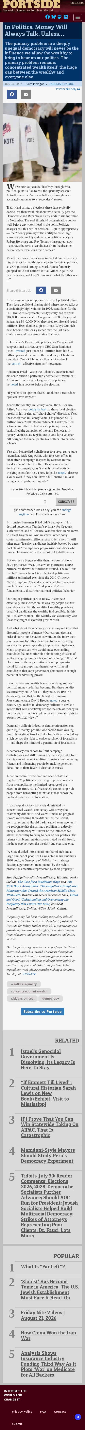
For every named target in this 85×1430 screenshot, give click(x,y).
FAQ (43, 1411)
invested (20, 350)
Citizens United (22, 998)
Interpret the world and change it (15, 1395)
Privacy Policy (22, 1411)
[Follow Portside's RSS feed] (66, 18)
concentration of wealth (29, 991)
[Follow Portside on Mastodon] (59, 18)
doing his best (37, 409)
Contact (60, 1411)
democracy (50, 998)
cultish (16, 363)
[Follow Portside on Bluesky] (54, 18)
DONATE (29, 973)
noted (14, 384)
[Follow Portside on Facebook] (47, 18)
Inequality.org (61, 84)
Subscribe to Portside (43, 1011)
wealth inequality (24, 984)
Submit (17, 1424)
